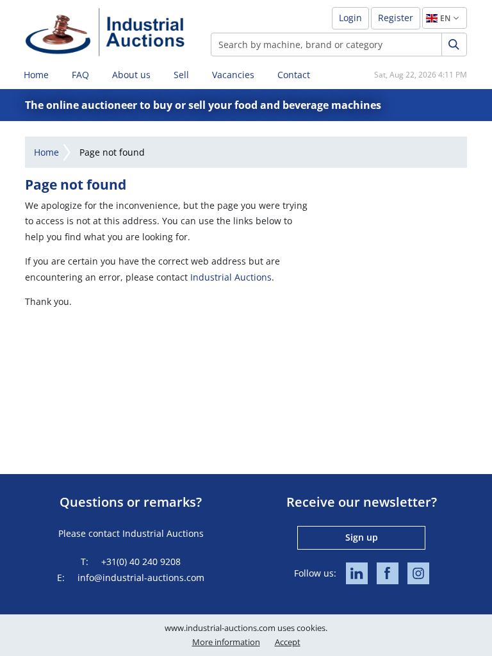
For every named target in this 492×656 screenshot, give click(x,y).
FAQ (80, 75)
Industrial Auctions (231, 277)
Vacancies (233, 75)
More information (226, 642)
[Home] (105, 31)
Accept (287, 642)
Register (395, 18)
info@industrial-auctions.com (141, 577)
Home (36, 75)
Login (350, 18)
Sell (181, 75)
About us (131, 75)
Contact (293, 75)
